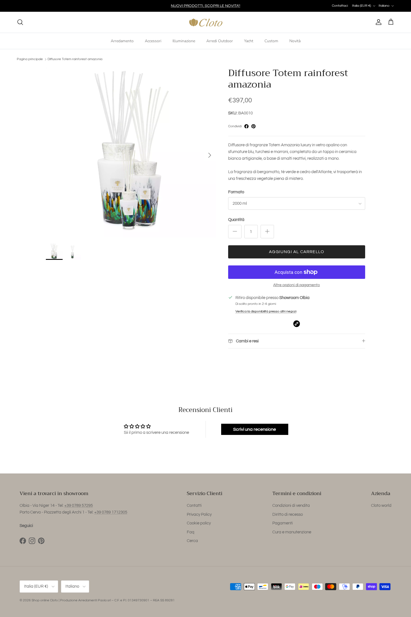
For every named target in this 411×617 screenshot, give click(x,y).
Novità (295, 40)
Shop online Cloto (45, 600)
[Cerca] (20, 22)
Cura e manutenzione (291, 532)
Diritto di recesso (287, 514)
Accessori (153, 40)
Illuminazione (184, 40)
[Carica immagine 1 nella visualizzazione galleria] (131, 152)
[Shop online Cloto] (205, 22)
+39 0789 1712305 (110, 512)
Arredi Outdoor (219, 40)
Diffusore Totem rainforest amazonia (75, 59)
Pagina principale (30, 59)
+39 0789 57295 (78, 505)
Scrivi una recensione (254, 429)
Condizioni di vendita (291, 505)
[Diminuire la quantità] (235, 231)
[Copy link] (296, 323)
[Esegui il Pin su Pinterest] (253, 126)
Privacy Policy (199, 514)
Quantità (236, 220)
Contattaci (340, 6)
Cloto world (381, 505)
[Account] (377, 22)
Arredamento (122, 40)
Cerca (192, 541)
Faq (190, 532)
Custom (271, 40)
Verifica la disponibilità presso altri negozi (265, 311)
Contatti (194, 505)
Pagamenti (282, 523)
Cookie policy (199, 523)
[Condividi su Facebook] (246, 126)
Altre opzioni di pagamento (296, 285)
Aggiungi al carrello (296, 252)
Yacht (248, 40)
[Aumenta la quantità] (267, 231)
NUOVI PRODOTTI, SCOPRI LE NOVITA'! (205, 6)
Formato (236, 192)
